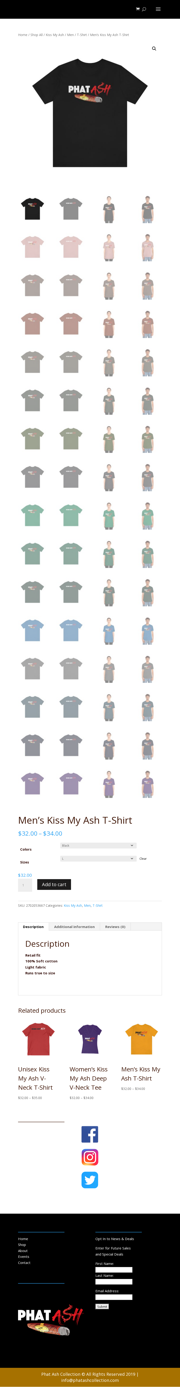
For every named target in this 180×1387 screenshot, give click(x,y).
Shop (22, 1244)
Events (23, 1256)
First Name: (104, 1263)
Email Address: (107, 1291)
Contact (24, 1262)
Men (70, 35)
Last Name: (104, 1275)
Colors (26, 849)
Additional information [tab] (74, 926)
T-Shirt (82, 35)
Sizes (24, 862)
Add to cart (54, 884)
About (23, 1250)
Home (22, 35)
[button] (154, 48)
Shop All (36, 35)
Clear (143, 859)
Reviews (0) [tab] (115, 926)
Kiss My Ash (55, 35)
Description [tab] (33, 926)
